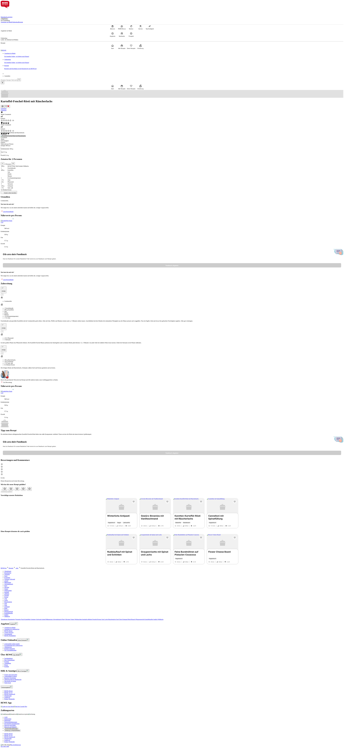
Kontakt (6, 666)
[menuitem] (112, 27)
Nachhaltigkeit (8, 658)
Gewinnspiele (8, 634)
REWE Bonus (8, 631)
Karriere (6, 661)
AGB (5, 717)
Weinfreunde (8, 696)
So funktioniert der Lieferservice (13, 645)
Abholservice (8, 647)
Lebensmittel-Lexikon (10, 676)
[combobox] (9, 80)
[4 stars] (23, 489)
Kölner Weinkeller (9, 699)
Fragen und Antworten (10, 674)
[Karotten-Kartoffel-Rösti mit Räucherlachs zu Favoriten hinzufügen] (201, 501)
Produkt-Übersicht (9, 648)
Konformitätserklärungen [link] (11, 728)
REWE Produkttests (10, 635)
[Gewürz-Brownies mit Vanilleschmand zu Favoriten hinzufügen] (167, 501)
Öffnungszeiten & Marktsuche (12, 679)
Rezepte (11, 568)
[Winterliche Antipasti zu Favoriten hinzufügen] (134, 501)
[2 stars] (11, 489)
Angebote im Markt (9, 627)
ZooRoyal (7, 697)
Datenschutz (7, 719)
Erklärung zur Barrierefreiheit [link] (12, 730)
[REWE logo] (3, 50)
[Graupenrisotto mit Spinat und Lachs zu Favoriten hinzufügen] (167, 537)
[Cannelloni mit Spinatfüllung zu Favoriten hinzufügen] (235, 501)
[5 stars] (29, 489)
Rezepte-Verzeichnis (10, 678)
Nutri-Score (7, 683)
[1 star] (5, 489)
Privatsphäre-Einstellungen (11, 723)
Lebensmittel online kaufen (12, 644)
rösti (17, 568)
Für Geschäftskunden (10, 650)
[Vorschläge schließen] (2, 82)
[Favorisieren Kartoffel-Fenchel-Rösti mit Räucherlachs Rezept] (7, 106)
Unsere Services (8, 632)
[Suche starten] (19, 79)
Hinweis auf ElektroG (10, 727)
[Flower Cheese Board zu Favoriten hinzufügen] (235, 537)
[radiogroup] (172, 489)
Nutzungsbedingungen (10, 722)
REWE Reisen (8, 691)
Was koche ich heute (10, 681)
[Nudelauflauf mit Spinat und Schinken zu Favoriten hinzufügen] (134, 537)
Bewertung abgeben (6, 491)
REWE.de (4, 568)
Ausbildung (7, 663)
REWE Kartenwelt (9, 694)
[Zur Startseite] (7, 11)
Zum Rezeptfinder (8, 211)
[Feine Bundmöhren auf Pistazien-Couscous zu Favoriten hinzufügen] (201, 537)
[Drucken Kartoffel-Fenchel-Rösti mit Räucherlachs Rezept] (2, 106)
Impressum (7, 720)
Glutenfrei (3, 108)
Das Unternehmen (9, 660)
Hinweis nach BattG (10, 725)
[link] (173, 55)
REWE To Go (8, 692)
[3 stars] (17, 489)
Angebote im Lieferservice (11, 629)
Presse (6, 665)
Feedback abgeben (172, 265)
